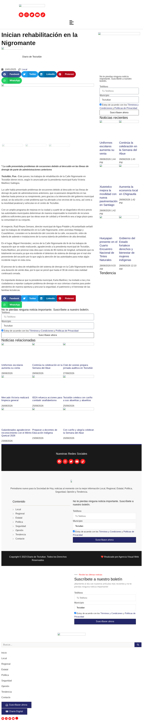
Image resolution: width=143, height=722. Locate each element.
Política (5, 675)
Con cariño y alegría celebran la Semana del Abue (78, 431)
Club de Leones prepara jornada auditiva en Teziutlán (78, 366)
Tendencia (6, 692)
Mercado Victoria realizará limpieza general (15, 399)
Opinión (5, 686)
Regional (5, 664)
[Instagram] (26, 14)
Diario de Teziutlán (32, 56)
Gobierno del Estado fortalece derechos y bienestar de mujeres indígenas (127, 249)
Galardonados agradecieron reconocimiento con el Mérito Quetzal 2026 (16, 433)
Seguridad (6, 680)
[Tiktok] (82, 461)
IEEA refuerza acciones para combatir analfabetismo (47, 399)
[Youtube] (37, 14)
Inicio (4, 653)
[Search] (137, 644)
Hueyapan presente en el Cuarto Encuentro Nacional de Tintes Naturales (108, 249)
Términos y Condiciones (41, 331)
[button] (11, 74)
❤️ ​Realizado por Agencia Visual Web (120, 557)
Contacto (5, 697)
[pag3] (47, 114)
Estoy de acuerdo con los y (41, 331)
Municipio (6, 321)
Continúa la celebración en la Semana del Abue (47, 366)
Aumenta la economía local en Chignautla (128, 190)
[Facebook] (21, 14)
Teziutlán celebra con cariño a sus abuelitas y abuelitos (77, 399)
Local (24, 69)
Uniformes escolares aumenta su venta (12, 366)
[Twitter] (32, 14)
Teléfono (5, 312)
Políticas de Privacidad (67, 331)
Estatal (4, 669)
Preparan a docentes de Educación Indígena (44, 431)
